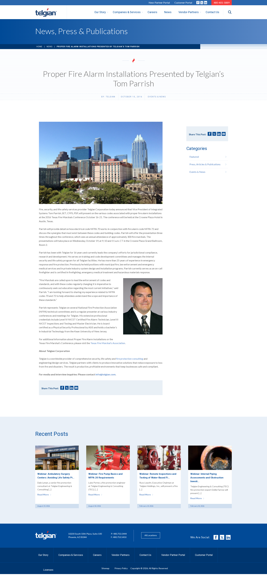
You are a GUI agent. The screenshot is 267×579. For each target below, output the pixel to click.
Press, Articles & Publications (204, 164)
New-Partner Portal (159, 2)
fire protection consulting (129, 358)
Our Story (43, 555)
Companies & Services (70, 555)
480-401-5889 (221, 2)
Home (39, 47)
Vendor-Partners (120, 555)
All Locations (150, 535)
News (49, 47)
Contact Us (145, 555)
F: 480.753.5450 (118, 537)
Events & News (157, 97)
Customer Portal (183, 2)
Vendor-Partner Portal (173, 555)
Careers (97, 555)
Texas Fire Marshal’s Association (107, 343)
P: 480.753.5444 (119, 533)
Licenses (48, 569)
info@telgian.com (105, 374)
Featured (194, 156)
